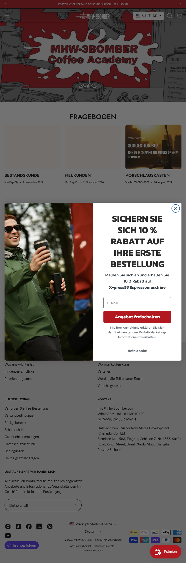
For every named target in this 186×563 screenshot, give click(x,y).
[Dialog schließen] (176, 208)
